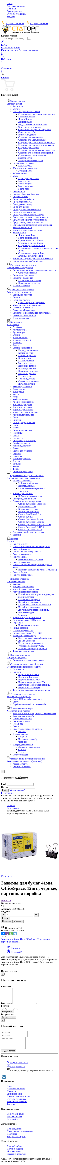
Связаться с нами (15, 1114)
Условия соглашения (17, 1101)
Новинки (11, 8)
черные (46, 939)
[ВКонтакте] (3, 933)
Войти (17, 47)
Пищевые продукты (16, 657)
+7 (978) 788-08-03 (15, 23)
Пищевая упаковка (16, 581)
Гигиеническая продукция (20, 267)
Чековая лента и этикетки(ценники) (24, 761)
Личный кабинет (15, 1146)
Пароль (4, 787)
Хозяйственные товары (18, 711)
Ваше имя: (6, 986)
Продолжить (7, 1011)
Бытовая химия (14, 104)
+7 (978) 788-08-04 (39, 23)
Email (3, 784)
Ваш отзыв (6, 1003)
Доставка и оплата (16, 6)
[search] (29, 39)
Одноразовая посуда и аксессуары (23, 478)
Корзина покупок (9, 50)
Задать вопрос (8, 1017)
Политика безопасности (18, 1096)
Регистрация (7, 47)
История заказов (15, 1149)
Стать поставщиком (16, 14)
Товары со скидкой (16, 1136)
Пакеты (10, 541)
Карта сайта (12, 1119)
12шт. (40, 939)
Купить (5, 918)
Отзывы (6, 900)
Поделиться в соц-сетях (12, 930)
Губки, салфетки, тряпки (19, 292)
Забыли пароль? (17, 790)
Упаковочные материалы (19, 696)
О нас (9, 3)
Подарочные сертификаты (20, 1131)
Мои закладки (14, 1151)
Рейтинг (5, 1006)
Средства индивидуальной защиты (24, 667)
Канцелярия (13, 324)
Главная (11, 805)
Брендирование (14, 11)
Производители (14, 1128)
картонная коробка (10, 941)
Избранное (6, 921)
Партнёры (12, 1134)
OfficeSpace (31, 939)
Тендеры (11, 16)
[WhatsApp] (11, 933)
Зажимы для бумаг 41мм (13, 939)
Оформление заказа (28, 50)
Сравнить (18, 921)
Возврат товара (14, 1116)
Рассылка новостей (16, 1154)
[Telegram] (15, 933)
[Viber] (7, 933)
